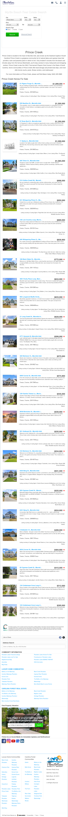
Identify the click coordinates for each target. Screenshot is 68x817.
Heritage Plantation (39, 696)
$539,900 (59, 412)
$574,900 (61, 376)
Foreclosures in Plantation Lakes (42, 657)
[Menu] (65, 2)
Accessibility (30, 815)
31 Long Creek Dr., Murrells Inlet (31, 316)
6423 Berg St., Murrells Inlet (29, 471)
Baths (35, 17)
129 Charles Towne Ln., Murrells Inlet (31, 394)
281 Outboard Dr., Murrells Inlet (31, 431)
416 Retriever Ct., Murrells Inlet (31, 451)
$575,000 (61, 356)
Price (7, 22)
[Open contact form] (52, 2)
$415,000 (59, 568)
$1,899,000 (59, 84)
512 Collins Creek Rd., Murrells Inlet (31, 180)
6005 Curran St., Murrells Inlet (30, 376)
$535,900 (59, 431)
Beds (25, 17)
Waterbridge (37, 681)
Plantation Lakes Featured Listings (11, 654)
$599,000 (59, 336)
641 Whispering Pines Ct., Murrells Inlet (31, 200)
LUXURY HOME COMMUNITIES (13, 669)
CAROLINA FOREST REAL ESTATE (14, 688)
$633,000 (59, 297)
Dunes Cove (5, 676)
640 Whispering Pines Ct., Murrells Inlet (31, 239)
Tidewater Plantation (7, 681)
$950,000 (61, 200)
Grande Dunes (38, 676)
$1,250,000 (60, 121)
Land (21, 29)
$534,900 (59, 451)
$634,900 (59, 279)
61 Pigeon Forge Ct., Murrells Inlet (31, 83)
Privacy (42, 815)
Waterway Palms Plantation (9, 684)
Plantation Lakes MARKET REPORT (43, 659)
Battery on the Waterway (8, 671)
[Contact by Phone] (56, 2)
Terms (36, 815)
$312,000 (61, 586)
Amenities (4, 662)
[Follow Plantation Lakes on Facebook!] (4, 741)
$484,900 (59, 550)
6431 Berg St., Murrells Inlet (29, 510)
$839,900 (61, 240)
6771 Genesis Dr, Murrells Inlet (30, 336)
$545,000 (61, 394)
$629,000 (59, 317)
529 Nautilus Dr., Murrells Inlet (30, 103)
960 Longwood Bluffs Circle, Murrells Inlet (31, 297)
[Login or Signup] (61, 2)
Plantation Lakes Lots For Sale (10, 657)
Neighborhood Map (7, 659)
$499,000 (59, 530)
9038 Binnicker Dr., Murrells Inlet (31, 411)
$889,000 (61, 220)
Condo (15, 29)
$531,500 (59, 471)
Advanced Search (26, 34)
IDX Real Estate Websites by (9, 815)
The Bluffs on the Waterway (41, 679)
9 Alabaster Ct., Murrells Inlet (30, 530)
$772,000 (59, 259)
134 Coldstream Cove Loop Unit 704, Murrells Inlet (31, 585)
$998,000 (61, 180)
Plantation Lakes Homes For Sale (43, 654)
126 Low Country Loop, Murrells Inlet (31, 220)
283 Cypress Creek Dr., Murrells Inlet (31, 490)
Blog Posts (4, 664)
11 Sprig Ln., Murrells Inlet (29, 141)
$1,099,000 (60, 141)
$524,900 (59, 510)
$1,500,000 (60, 103)
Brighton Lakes (38, 693)
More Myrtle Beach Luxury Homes (43, 684)
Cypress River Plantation (40, 674)
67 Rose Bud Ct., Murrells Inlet (30, 121)
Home (8, 29)
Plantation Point (6, 679)
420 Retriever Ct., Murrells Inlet (31, 356)
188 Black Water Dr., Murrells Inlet (31, 259)
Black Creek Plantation (40, 671)
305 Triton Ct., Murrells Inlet (29, 161)
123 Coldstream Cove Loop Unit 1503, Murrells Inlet (31, 605)
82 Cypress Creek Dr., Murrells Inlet (31, 567)
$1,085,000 (60, 161)
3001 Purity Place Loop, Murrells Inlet (31, 279)
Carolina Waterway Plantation (9, 674)
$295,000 (61, 605)
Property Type (10, 27)
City (7, 17)
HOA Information (38, 662)
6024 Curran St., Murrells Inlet (30, 549)
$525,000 (59, 491)
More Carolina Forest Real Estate (10, 701)
